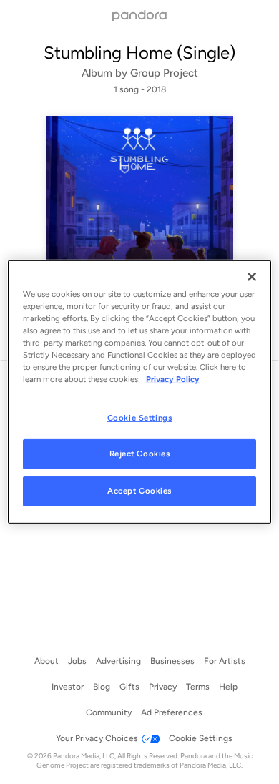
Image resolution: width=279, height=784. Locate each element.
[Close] (252, 277)
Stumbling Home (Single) (139, 52)
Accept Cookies (139, 491)
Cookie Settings (139, 417)
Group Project (164, 73)
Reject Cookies (139, 454)
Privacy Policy (173, 379)
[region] (140, 392)
